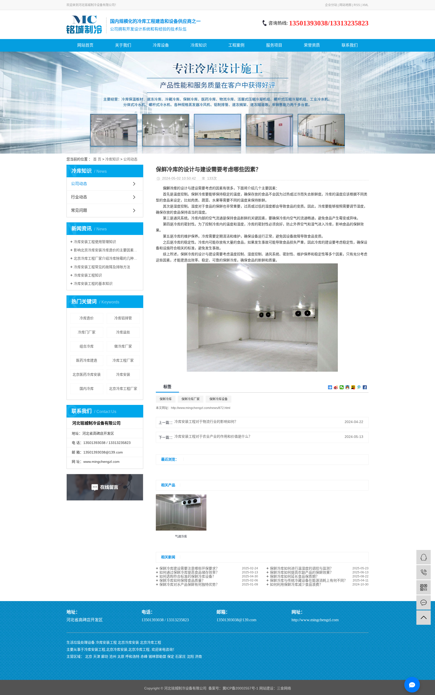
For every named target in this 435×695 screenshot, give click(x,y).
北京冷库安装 (128, 642)
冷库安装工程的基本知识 (93, 284)
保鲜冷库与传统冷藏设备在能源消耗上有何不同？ (308, 580)
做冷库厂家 (123, 346)
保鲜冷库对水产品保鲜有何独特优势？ (189, 584)
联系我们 (350, 45)
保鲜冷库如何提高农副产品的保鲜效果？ (301, 572)
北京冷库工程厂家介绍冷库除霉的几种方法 (106, 258)
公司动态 (130, 159)
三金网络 (284, 688)
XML (365, 5)
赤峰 (144, 656)
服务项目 (274, 45)
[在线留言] (423, 602)
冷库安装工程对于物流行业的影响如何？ (206, 421)
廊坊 (104, 656)
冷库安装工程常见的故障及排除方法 (102, 267)
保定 (170, 656)
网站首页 (85, 45)
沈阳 (190, 656)
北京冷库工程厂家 (123, 389)
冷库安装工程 (106, 642)
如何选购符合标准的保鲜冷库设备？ (187, 576)
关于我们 (123, 45)
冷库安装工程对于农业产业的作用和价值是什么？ (213, 436)
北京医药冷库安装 (86, 374)
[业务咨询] (423, 557)
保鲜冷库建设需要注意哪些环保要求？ (189, 568)
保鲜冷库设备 (218, 399)
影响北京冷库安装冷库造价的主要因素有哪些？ (106, 250)
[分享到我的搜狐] (353, 387)
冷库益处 (123, 332)
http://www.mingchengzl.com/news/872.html (200, 408)
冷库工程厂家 (123, 360)
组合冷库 (87, 346)
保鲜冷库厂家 (191, 399)
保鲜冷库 (166, 399)
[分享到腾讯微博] (359, 387)
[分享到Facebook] (365, 387)
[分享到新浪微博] (336, 387)
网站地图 (345, 5)
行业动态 (79, 197)
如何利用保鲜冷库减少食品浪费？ (296, 584)
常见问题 (79, 210)
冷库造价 (87, 318)
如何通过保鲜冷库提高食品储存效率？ (189, 572)
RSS (357, 5)
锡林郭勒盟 (157, 656)
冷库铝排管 (123, 318)
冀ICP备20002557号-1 (240, 688)
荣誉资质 (312, 45)
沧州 (112, 656)
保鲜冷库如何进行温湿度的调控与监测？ (301, 568)
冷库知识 (199, 45)
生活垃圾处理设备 (80, 642)
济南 (198, 656)
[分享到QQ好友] (347, 387)
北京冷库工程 (150, 642)
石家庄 (180, 656)
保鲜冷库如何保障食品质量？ (182, 580)
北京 (88, 656)
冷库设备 (161, 45)
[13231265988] (423, 572)
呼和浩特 (132, 656)
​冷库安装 (123, 374)
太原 (120, 656)
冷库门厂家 (86, 332)
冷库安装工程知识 (88, 275)
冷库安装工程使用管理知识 (95, 242)
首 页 (97, 159)
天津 (96, 656)
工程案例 (236, 45)
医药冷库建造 (86, 360)
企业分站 (331, 5)
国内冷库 (87, 389)
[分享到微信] (342, 387)
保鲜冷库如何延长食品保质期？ (294, 576)
